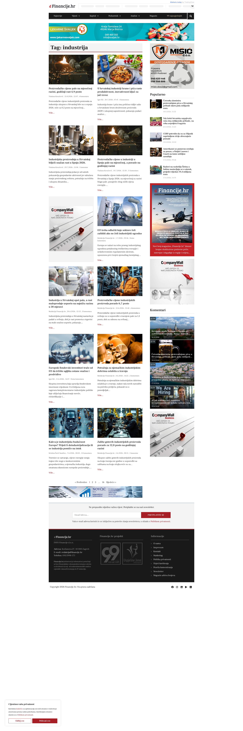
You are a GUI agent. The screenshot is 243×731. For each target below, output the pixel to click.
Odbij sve (19, 720)
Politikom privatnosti (25, 715)
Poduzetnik (113, 16)
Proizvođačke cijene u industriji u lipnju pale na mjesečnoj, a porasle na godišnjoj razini (118, 163)
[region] (33, 713)
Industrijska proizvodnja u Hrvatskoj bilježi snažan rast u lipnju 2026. (69, 161)
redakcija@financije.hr (72, 552)
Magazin (153, 16)
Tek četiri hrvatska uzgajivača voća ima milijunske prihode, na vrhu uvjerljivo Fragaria (178, 121)
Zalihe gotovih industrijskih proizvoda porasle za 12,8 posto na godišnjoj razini (119, 445)
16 (103, 482)
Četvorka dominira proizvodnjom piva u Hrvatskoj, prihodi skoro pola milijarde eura (178, 104)
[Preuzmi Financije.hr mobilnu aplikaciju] (186, 587)
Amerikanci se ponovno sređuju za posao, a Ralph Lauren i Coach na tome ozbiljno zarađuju (178, 153)
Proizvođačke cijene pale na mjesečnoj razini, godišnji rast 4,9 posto (70, 90)
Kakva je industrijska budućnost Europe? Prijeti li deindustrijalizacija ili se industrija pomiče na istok (71, 445)
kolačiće (19, 709)
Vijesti (74, 16)
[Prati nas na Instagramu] (177, 587)
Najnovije (58, 16)
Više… (52, 113)
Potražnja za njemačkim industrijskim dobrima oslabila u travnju (118, 369)
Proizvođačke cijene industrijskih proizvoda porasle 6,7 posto (116, 302)
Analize (134, 16)
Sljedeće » (111, 482)
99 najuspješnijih (174, 16)
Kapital (93, 16)
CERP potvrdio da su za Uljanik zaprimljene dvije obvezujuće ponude (178, 136)
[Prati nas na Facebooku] (172, 587)
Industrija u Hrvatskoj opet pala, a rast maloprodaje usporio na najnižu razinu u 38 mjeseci (71, 303)
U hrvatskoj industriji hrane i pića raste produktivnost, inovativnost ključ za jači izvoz (119, 92)
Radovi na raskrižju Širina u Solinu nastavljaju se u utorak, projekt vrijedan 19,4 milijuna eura (177, 170)
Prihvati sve (44, 720)
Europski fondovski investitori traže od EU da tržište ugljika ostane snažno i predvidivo (71, 371)
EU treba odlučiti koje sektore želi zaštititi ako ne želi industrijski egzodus (119, 232)
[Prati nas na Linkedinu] (181, 587)
